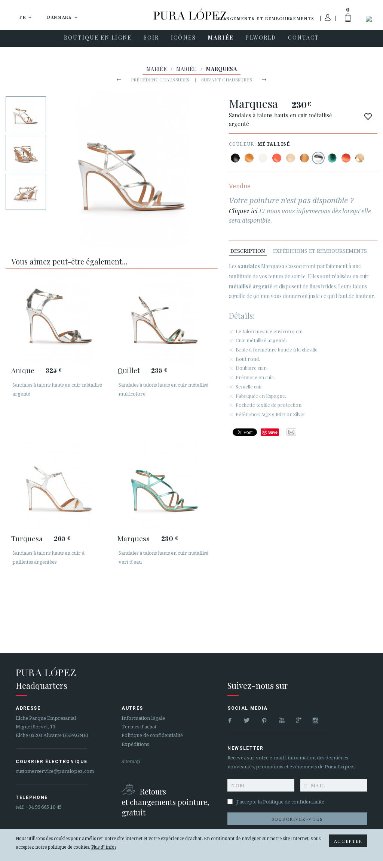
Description (247, 251)
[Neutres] (290, 158)
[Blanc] (263, 158)
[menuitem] (98, 38)
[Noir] (235, 158)
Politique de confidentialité (152, 735)
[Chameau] (249, 158)
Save (273, 432)
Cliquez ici (243, 211)
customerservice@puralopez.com (55, 771)
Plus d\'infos (103, 847)
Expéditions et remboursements (320, 251)
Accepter (348, 841)
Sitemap (131, 761)
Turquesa (27, 538)
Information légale (143, 718)
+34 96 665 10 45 (44, 807)
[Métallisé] (304, 158)
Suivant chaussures (226, 80)
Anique (22, 370)
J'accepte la (280, 802)
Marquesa (133, 538)
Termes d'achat (139, 727)
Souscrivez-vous (297, 819)
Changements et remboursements (265, 18)
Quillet (128, 370)
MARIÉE (156, 68)
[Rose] (276, 158)
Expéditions (135, 744)
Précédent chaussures (160, 80)
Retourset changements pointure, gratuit (165, 801)
